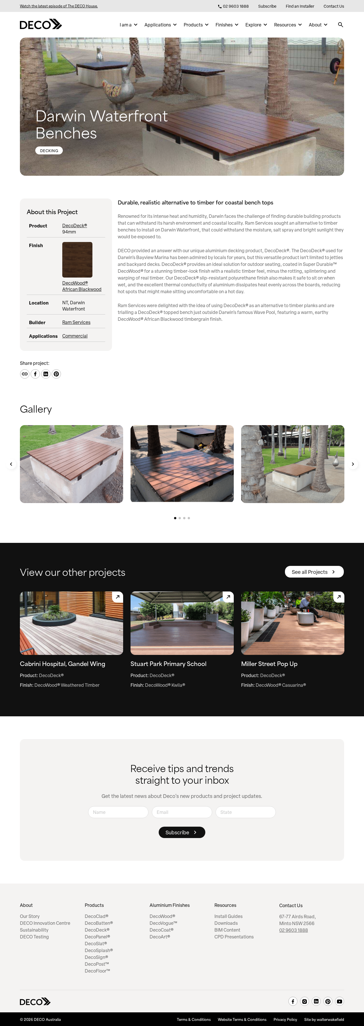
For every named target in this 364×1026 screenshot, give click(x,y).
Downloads (226, 923)
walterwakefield (330, 1019)
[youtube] (339, 1001)
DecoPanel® (97, 937)
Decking (49, 150)
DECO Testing (34, 937)
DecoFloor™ (97, 971)
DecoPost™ (97, 964)
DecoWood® (162, 916)
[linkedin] (316, 1001)
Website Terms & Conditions (242, 1019)
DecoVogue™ (163, 923)
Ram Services (76, 322)
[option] (71, 464)
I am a (126, 25)
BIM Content (227, 930)
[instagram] (304, 1001)
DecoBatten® (99, 923)
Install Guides (228, 916)
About (315, 25)
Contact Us (334, 6)
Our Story (30, 916)
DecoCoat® (161, 930)
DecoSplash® (99, 950)
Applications (157, 25)
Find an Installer (300, 6)
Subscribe (267, 6)
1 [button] (175, 518)
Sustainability (34, 930)
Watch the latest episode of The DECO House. (59, 6)
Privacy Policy (285, 1019)
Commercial (75, 336)
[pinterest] (327, 1001)
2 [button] (180, 518)
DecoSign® (96, 957)
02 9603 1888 (235, 6)
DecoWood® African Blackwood (82, 286)
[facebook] (292, 1001)
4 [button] (189, 518)
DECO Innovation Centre (45, 923)
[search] (340, 24)
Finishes (224, 25)
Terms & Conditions (194, 1019)
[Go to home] (41, 25)
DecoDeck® (74, 225)
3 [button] (184, 518)
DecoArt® (160, 937)
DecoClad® (96, 916)
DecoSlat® (96, 943)
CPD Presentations (234, 937)
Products (193, 25)
